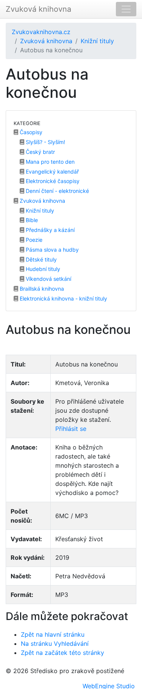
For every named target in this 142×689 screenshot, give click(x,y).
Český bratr (39, 152)
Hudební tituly (42, 269)
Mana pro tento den (49, 161)
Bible (31, 220)
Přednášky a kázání (49, 230)
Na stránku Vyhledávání (55, 643)
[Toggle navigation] (126, 9)
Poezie (33, 239)
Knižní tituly (97, 41)
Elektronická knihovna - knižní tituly (62, 298)
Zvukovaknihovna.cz (41, 32)
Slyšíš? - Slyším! (44, 142)
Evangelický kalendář (51, 171)
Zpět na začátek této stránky (62, 652)
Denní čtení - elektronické (56, 191)
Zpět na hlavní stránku (52, 634)
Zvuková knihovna (38, 9)
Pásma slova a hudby (51, 249)
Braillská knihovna (41, 288)
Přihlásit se (70, 428)
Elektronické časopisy (52, 181)
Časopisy (30, 132)
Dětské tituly (40, 259)
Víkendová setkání (47, 279)
